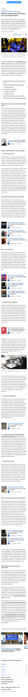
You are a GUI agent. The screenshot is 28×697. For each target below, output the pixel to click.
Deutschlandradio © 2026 (8, 691)
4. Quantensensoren (8, 93)
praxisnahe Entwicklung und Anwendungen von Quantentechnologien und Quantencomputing (13, 615)
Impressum (4, 683)
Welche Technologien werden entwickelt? (13, 84)
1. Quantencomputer (8, 87)
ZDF (10, 687)
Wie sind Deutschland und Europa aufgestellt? (14, 98)
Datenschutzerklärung (7, 679)
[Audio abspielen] (9, 144)
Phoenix (14, 687)
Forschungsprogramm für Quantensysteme (15, 602)
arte (18, 687)
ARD (7, 687)
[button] (2, 2)
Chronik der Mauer (6, 689)
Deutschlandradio (6, 677)
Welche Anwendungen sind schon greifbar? (14, 95)
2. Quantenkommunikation (10, 89)
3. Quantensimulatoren (9, 91)
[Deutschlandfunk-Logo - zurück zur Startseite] (14, 2)
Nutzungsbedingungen (7, 681)
